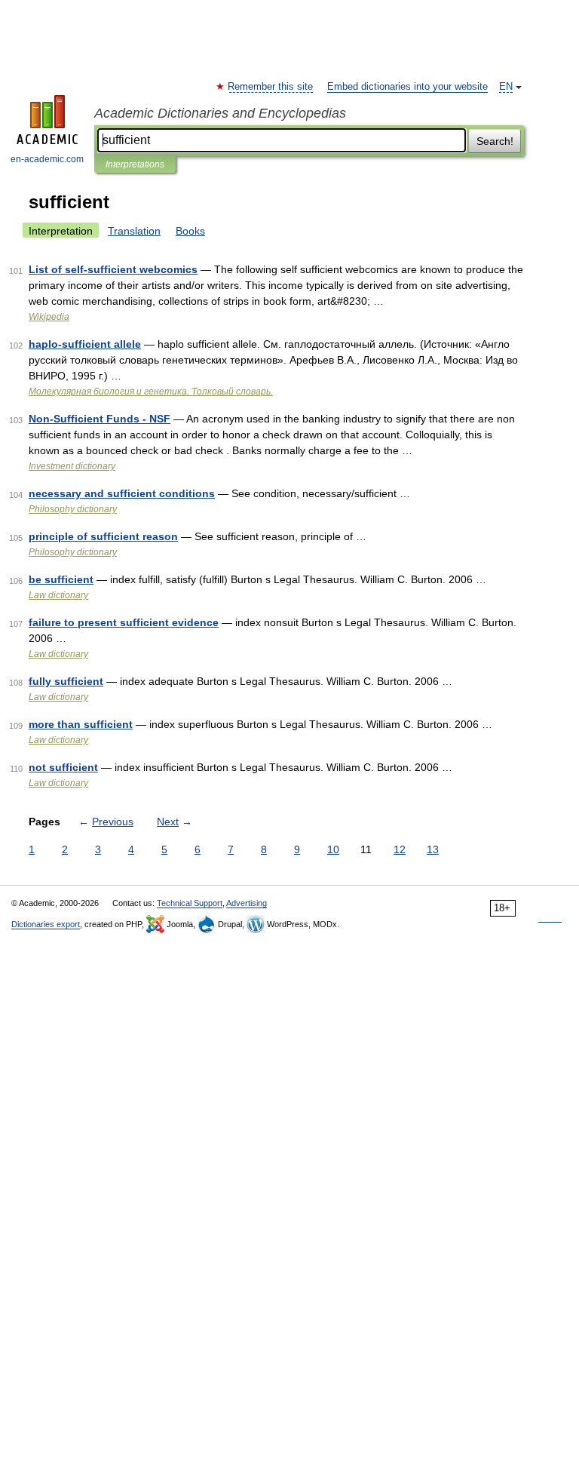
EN (506, 86)
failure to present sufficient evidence (124, 622)
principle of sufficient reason (103, 536)
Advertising (246, 903)
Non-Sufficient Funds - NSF (99, 419)
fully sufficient (66, 681)
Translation (134, 231)
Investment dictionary (72, 466)
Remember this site (271, 86)
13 (433, 849)
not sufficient (63, 767)
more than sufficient (81, 724)
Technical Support (189, 903)
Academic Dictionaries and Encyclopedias (220, 113)
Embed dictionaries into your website (407, 86)
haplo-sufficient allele (85, 344)
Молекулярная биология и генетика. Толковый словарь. (151, 391)
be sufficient (61, 579)
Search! (494, 141)
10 (333, 849)
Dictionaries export (45, 924)
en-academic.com (47, 159)
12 (400, 849)
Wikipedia (49, 317)
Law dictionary (58, 595)
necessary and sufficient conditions (122, 493)
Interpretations (135, 164)
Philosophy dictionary (73, 509)
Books (190, 231)
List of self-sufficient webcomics (113, 269)
